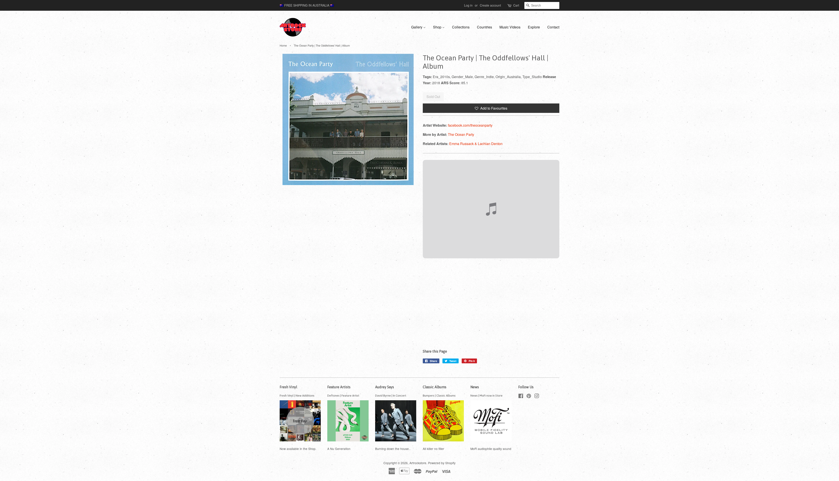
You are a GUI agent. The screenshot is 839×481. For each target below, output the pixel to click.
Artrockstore (417, 463)
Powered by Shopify (442, 463)
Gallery (417, 27)
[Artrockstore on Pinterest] (528, 396)
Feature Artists (338, 387)
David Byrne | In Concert (390, 395)
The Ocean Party (461, 134)
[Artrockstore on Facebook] (520, 396)
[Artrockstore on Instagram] (536, 396)
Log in (468, 5)
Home (283, 45)
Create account (490, 5)
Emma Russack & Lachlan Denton (476, 143)
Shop (437, 27)
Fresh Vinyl (288, 387)
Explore (534, 27)
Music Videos (509, 27)
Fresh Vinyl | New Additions (297, 395)
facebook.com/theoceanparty (470, 125)
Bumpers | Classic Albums (439, 395)
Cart (516, 5)
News (474, 387)
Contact (553, 27)
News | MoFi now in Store (486, 395)
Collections (461, 27)
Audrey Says (384, 387)
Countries (484, 27)
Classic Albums (434, 387)
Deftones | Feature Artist (343, 395)
